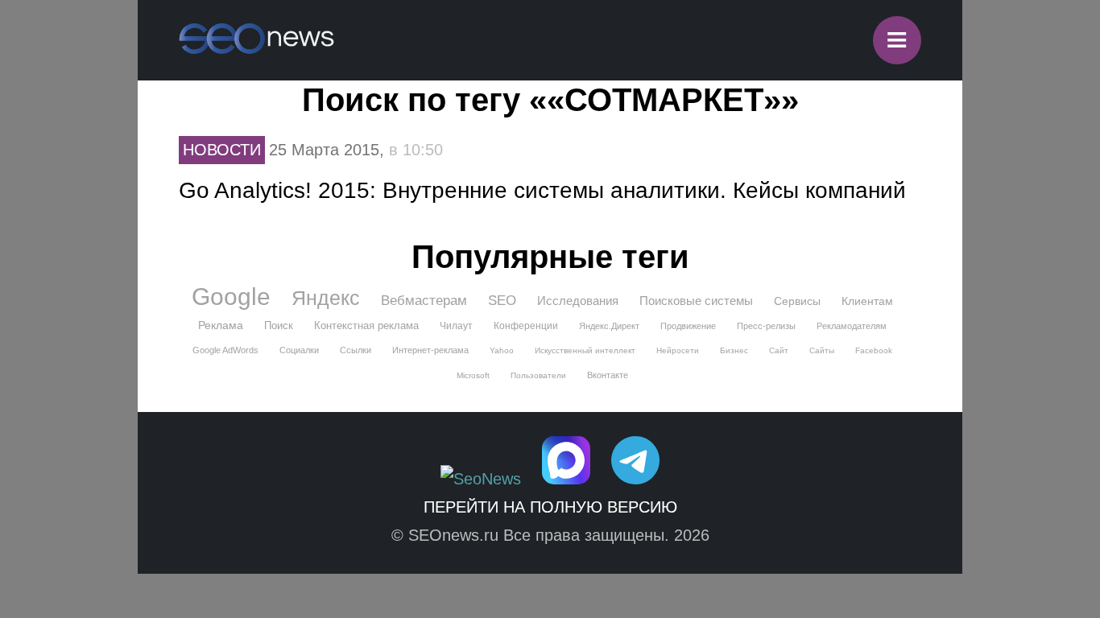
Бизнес (734, 350)
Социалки (299, 350)
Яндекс (326, 297)
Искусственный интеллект (585, 350)
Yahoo (502, 350)
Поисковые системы (696, 300)
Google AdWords (225, 350)
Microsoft (473, 375)
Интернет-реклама (430, 350)
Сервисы (797, 301)
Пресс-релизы (766, 326)
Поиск (278, 325)
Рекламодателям (852, 326)
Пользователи (538, 375)
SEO (502, 300)
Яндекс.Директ (609, 326)
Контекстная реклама (366, 325)
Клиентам (867, 301)
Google (231, 297)
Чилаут (456, 326)
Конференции (526, 326)
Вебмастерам (424, 300)
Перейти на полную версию (550, 507)
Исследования (577, 300)
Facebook (873, 350)
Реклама (220, 325)
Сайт (778, 350)
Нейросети (677, 350)
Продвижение (688, 326)
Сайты (821, 350)
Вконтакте (607, 375)
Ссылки (355, 350)
